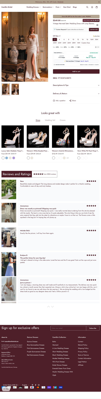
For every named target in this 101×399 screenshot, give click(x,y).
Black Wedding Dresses (60, 355)
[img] (38, 174)
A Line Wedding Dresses (60, 348)
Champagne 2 (60, 158)
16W (92, 39)
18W (96, 39)
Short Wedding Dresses (60, 352)
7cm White (79, 158)
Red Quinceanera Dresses (35, 355)
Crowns (62, 120)
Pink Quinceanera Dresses (35, 348)
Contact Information (84, 358)
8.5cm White (82, 158)
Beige (10, 158)
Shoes (38, 120)
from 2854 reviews (49, 174)
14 (82, 39)
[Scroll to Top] (97, 388)
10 (73, 39)
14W (78, 43)
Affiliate (80, 365)
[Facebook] (35, 385)
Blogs (75, 7)
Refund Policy (82, 345)
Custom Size (94, 29)
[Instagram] (38, 385)
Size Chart (67, 7)
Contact (80, 341)
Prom (57, 7)
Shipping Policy (83, 348)
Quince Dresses (32, 341)
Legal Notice (82, 362)
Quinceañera (47, 7)
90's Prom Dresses (58, 362)
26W (69, 43)
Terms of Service (83, 355)
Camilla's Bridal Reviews (7, 367)
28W (74, 43)
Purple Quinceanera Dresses (36, 352)
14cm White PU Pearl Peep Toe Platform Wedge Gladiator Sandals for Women (88, 151)
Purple (13, 158)
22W (59, 43)
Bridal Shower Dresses (59, 365)
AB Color (53, 158)
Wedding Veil (50, 120)
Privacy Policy (82, 352)
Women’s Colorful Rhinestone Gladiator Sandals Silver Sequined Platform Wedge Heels (62, 151)
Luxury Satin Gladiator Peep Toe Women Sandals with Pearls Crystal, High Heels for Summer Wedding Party (12, 151)
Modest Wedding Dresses (60, 358)
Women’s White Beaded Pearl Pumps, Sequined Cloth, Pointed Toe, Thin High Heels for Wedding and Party (37, 151)
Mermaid (55, 345)
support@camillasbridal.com (11, 341)
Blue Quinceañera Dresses (35, 345)
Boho (54, 341)
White (3, 158)
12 (78, 39)
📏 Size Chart (96, 36)
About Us (4, 337)
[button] (96, 7)
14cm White (86, 158)
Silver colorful (57, 158)
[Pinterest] (32, 385)
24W (64, 43)
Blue (6, 158)
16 (87, 39)
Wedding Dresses (32, 7)
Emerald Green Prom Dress (61, 368)
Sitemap (15, 367)
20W (55, 43)
